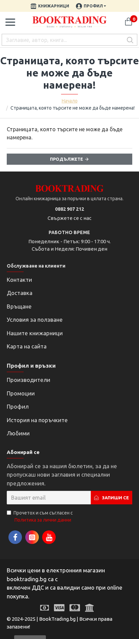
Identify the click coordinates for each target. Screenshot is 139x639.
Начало (70, 101)
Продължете (66, 159)
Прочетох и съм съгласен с (43, 516)
